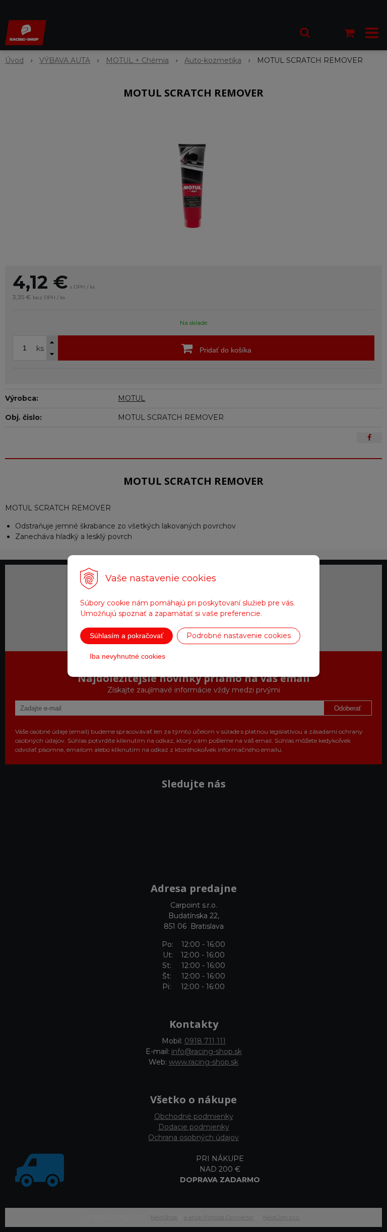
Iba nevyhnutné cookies (127, 656)
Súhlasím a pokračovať (126, 636)
